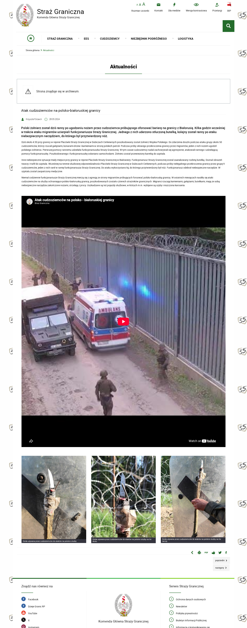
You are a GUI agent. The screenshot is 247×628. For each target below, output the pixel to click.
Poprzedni (219, 559)
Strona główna (32, 50)
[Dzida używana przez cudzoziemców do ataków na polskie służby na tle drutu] (123, 499)
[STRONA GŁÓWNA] (31, 38)
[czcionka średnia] (140, 4)
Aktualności (48, 50)
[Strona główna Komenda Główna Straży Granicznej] (123, 605)
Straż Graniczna (50, 11)
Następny (218, 566)
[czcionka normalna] (137, 5)
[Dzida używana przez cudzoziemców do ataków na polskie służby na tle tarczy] (193, 499)
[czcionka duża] (143, 4)
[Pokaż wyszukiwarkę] (228, 26)
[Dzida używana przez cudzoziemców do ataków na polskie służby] (54, 499)
